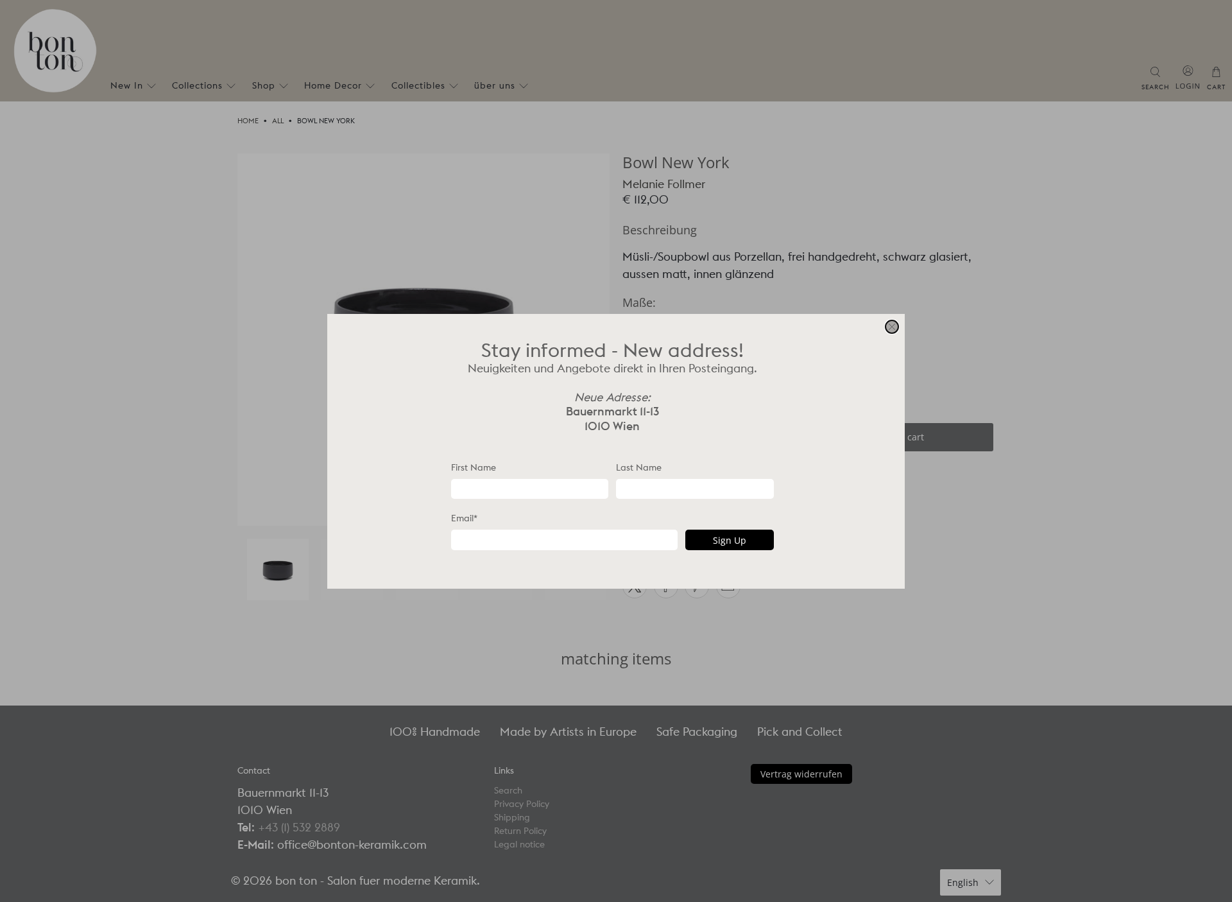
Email (464, 518)
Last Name (639, 467)
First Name (473, 467)
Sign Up (729, 539)
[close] (892, 326)
